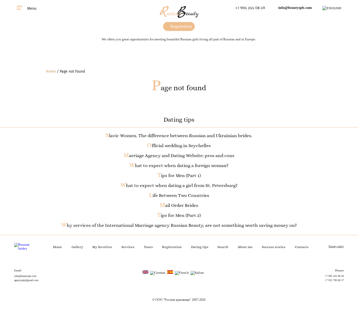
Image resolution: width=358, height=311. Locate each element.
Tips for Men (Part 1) (179, 175)
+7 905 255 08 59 (250, 7)
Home (51, 71)
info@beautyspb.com (295, 8)
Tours (148, 247)
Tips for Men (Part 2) (179, 215)
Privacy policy (336, 246)
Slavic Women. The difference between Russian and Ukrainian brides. (179, 135)
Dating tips (199, 247)
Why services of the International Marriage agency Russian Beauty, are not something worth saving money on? (179, 225)
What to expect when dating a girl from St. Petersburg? (179, 185)
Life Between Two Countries (179, 195)
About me (245, 247)
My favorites (102, 247)
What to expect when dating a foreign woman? (179, 165)
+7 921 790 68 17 (334, 280)
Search (223, 247)
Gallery (77, 247)
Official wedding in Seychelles (179, 145)
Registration (180, 26)
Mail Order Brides (179, 205)
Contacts (301, 247)
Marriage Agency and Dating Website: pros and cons (178, 155)
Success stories (273, 247)
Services (127, 247)
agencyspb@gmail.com (26, 280)
